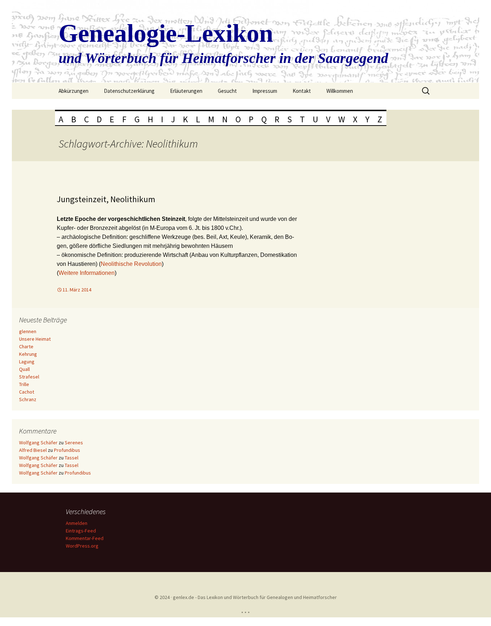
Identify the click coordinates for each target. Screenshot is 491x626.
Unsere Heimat (35, 339)
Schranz (27, 399)
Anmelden (76, 523)
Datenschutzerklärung (129, 90)
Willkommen (339, 90)
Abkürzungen (73, 90)
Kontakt (302, 90)
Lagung (27, 361)
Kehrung (28, 354)
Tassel (71, 457)
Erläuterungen (186, 90)
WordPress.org (82, 546)
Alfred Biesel (33, 450)
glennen (27, 331)
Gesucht (227, 90)
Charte (26, 346)
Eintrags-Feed (81, 530)
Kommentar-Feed (85, 538)
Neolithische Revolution (131, 264)
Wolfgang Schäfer (38, 442)
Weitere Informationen (87, 273)
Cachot (26, 392)
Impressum (264, 90)
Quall (24, 369)
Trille (24, 384)
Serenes (74, 442)
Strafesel (29, 376)
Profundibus (67, 450)
